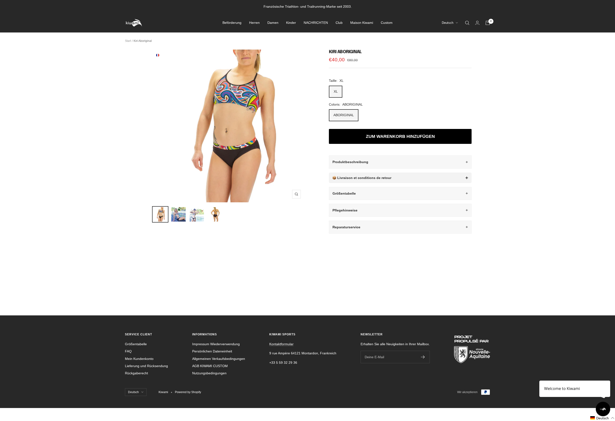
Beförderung (231, 23)
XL (336, 91)
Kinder (291, 23)
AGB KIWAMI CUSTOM (210, 366)
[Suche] (467, 23)
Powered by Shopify (188, 392)
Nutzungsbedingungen (209, 373)
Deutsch (447, 23)
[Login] (477, 23)
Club (339, 23)
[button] (602, 418)
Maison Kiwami (361, 23)
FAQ (128, 351)
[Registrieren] (423, 357)
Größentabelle (344, 193)
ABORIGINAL (343, 115)
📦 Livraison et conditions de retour (361, 178)
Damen (272, 23)
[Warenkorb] (487, 23)
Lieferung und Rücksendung (146, 366)
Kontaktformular (281, 344)
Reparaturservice (346, 227)
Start (128, 41)
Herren (254, 23)
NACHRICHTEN (316, 23)
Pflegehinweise (344, 210)
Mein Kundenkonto (139, 359)
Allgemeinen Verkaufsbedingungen (218, 359)
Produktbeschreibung (350, 162)
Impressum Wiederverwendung (216, 344)
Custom (387, 23)
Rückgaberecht (136, 373)
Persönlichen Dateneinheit (212, 351)
